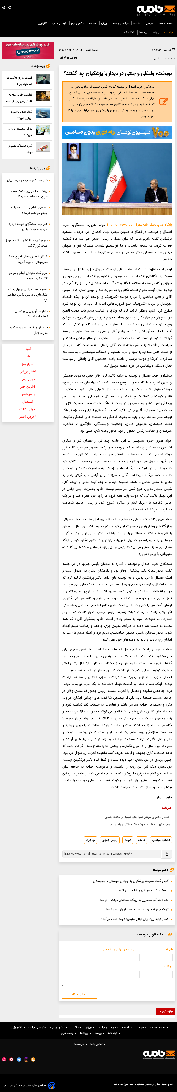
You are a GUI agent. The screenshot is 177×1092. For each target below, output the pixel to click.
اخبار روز (27, 364)
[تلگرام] (61, 58)
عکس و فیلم (77, 23)
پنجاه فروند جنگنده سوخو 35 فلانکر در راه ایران (140, 824)
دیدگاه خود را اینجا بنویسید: (118, 949)
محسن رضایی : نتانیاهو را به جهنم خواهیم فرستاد (29, 210)
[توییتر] (67, 58)
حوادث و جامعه (121, 23)
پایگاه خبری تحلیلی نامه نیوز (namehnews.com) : (139, 225)
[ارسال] (75, 58)
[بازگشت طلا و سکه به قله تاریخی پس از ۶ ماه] (43, 96)
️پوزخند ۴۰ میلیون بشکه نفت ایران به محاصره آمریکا (29, 194)
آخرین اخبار (28, 417)
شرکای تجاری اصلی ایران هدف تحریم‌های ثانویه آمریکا (28, 259)
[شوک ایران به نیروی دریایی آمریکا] (43, 113)
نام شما (168, 949)
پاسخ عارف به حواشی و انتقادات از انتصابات (140, 890)
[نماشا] (11, 1059)
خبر (27, 357)
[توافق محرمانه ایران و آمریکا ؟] (43, 130)
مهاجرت (90, 840)
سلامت (92, 23)
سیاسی (150, 23)
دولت (127, 840)
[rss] (33, 1059)
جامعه (141, 840)
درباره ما (80, 1044)
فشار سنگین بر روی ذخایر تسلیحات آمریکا (31, 314)
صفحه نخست (166, 23)
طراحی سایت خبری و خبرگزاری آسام (25, 1085)
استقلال (27, 402)
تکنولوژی (43, 23)
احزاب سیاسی (161, 840)
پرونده (156, 32)
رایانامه (168, 966)
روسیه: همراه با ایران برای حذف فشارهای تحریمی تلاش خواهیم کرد (27, 295)
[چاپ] (71, 58)
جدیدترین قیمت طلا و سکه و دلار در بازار (29, 330)
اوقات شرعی (128, 32)
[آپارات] (4, 1059)
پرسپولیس (28, 394)
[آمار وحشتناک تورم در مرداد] (43, 147)
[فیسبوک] (64, 58)
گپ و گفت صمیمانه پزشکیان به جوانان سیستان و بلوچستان (130, 881)
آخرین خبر (28, 387)
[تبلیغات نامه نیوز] (117, 132)
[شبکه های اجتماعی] (3, 8)
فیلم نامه (169, 32)
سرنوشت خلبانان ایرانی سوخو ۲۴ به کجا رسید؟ (28, 275)
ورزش (104, 23)
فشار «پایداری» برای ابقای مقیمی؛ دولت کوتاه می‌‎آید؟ (134, 919)
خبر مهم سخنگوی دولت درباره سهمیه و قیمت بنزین (28, 226)
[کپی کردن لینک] (166, 854)
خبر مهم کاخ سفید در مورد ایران (27, 180)
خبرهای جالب (59, 23)
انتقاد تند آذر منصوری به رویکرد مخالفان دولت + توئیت (134, 900)
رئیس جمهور (110, 840)
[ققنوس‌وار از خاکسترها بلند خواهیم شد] (43, 79)
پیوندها (143, 32)
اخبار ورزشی (27, 372)
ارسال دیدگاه (79, 994)
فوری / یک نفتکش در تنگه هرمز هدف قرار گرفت (27, 243)
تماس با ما (97, 1044)
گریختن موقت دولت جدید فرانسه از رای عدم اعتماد (136, 909)
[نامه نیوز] (155, 10)
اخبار (28, 349)
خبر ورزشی (27, 379)
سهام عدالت (27, 409)
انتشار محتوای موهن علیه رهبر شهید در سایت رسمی (137, 817)
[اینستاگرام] (26, 1059)
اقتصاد (137, 23)
